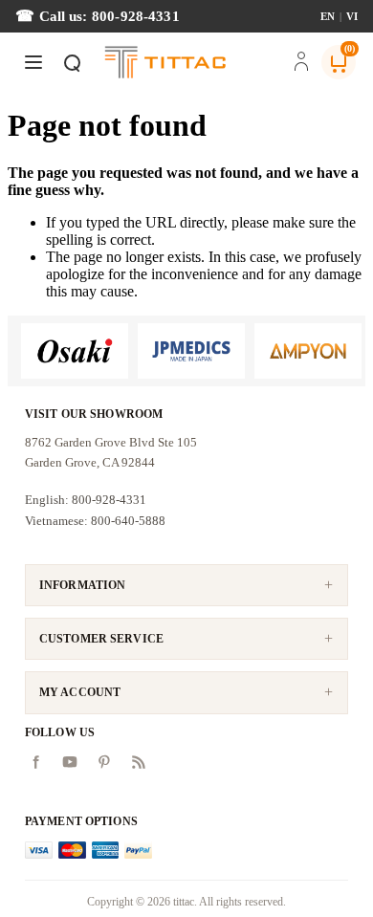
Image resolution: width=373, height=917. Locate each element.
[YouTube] (69, 762)
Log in (301, 63)
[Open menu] (33, 62)
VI (352, 16)
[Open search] (71, 62)
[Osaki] (74, 351)
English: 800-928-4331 (85, 499)
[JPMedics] (191, 351)
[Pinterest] (104, 762)
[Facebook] (35, 762)
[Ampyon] (308, 351)
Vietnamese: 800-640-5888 (95, 520)
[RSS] (138, 762)
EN (327, 16)
